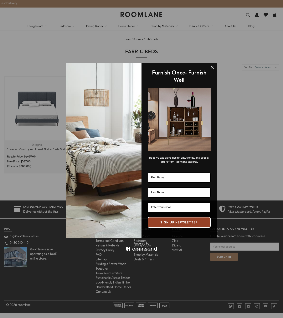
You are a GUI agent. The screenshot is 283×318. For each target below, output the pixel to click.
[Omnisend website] (141, 246)
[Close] (212, 67)
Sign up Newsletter (179, 222)
